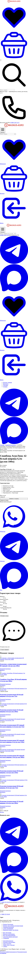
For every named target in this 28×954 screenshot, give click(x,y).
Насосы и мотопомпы (9, 934)
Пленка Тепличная (8, 924)
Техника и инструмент (9, 942)
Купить (2, 812)
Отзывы (5, 386)
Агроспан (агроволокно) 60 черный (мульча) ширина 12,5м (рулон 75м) (12, 726)
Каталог (3, 132)
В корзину (2, 685)
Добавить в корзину (14, 498)
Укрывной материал (10, 445)
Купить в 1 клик (4, 500)
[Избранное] (14, 30)
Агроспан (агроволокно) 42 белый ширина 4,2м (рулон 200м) (11, 802)
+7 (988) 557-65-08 (5, 902)
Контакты (5, 384)
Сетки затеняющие (8, 928)
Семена (5, 946)
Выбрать (2, 670)
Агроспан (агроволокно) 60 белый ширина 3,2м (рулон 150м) (11, 771)
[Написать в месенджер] (14, 290)
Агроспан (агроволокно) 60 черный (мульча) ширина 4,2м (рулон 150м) (12, 741)
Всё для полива (7, 932)
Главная (2, 445)
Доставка (5, 385)
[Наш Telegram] (14, 263)
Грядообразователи (8, 940)
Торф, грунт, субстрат (9, 945)
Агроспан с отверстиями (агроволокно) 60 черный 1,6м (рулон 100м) (13, 665)
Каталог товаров (7, 382)
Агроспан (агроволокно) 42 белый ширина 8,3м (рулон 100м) (11, 710)
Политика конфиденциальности (8, 952)
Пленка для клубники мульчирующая (13, 925)
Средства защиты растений (10, 936)
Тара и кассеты (7, 943)
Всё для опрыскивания (9, 935)
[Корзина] (14, 58)
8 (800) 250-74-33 (14, 122)
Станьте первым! (5, 649)
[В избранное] (0, 656)
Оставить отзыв (4, 615)
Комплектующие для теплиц (10, 930)
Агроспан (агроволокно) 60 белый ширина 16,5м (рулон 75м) (11, 787)
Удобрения (6, 938)
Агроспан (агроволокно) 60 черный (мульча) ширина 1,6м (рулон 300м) (12, 756)
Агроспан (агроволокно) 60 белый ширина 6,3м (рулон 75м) (11, 695)
